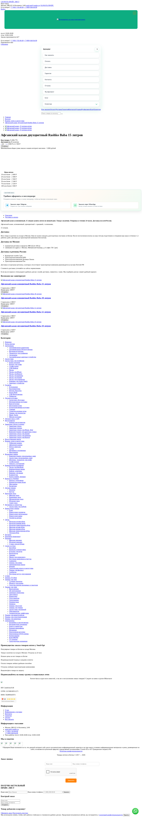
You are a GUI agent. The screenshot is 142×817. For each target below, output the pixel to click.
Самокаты (12, 561)
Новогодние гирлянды (17, 512)
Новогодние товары (12, 508)
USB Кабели (13, 368)
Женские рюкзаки (15, 540)
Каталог (47, 49)
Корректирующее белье (17, 482)
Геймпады (12, 396)
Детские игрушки (11, 398)
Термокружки (14, 602)
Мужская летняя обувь (17, 521)
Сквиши (12, 409)
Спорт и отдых (10, 546)
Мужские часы (14, 501)
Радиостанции (14, 636)
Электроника (9, 621)
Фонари (12, 566)
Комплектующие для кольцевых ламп (22, 456)
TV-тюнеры (13, 639)
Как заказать (49, 55)
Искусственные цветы (13, 439)
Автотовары (9, 346)
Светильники (14, 600)
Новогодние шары (15, 516)
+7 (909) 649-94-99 (30, 7)
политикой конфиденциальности (111, 815)
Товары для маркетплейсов (14, 615)
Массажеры (13, 484)
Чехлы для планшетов (17, 379)
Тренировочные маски (17, 564)
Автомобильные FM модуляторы (21, 349)
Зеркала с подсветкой (16, 463)
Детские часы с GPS (12, 419)
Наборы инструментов (17, 422)
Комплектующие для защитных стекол (22, 432)
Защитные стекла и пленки (14, 424)
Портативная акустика (17, 632)
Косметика (13, 486)
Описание (8, 215)
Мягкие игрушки (15, 417)
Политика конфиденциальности (71, 751)
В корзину (5, 146)
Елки (11, 510)
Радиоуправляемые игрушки (19, 407)
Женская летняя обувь (17, 527)
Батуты (11, 492)
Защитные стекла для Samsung (20, 435)
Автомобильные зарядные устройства (22, 357)
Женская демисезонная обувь (19, 531)
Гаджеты (8, 385)
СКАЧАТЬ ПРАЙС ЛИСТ (10, 2)
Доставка (48, 67)
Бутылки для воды (15, 551)
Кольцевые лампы (11, 454)
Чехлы (11, 370)
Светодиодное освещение (18, 641)
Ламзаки (12, 555)
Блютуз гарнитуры (15, 626)
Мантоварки (13, 452)
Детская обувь (14, 533)
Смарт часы (13, 503)
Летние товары (10, 488)
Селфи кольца (14, 462)
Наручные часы (10, 493)
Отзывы (48, 86)
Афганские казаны (15, 445)
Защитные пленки (15, 428)
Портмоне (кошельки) (12, 536)
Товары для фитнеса (16, 570)
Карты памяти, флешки (17, 477)
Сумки (7, 576)
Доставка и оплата (11, 217)
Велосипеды (13, 553)
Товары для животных (13, 619)
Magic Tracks (13, 415)
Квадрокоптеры (14, 389)
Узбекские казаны (15, 443)
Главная (8, 117)
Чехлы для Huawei (15, 374)
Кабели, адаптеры (15, 471)
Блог (46, 98)
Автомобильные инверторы (19, 347)
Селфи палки (14, 366)
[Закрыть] (134, 13)
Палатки (12, 490)
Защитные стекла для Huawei (19, 437)
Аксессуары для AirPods (17, 506)
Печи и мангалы (15, 447)
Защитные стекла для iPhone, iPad (21, 430)
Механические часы (16, 499)
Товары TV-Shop (11, 578)
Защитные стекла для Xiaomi (19, 434)
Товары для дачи (11, 579)
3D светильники (15, 591)
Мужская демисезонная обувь (19, 525)
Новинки (8, 342)
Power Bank (13, 392)
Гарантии (8, 716)
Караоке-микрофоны (16, 628)
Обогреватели (14, 611)
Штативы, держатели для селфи (20, 460)
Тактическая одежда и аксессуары (21, 568)
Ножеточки (13, 596)
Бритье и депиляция (16, 480)
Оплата (47, 61)
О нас (7, 710)
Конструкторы (14, 404)
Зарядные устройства (16, 383)
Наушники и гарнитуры (13, 505)
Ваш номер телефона (35, 792)
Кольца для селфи (15, 364)
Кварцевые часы (15, 497)
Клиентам (48, 104)
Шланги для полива (16, 583)
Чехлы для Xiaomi (15, 377)
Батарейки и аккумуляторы (18, 622)
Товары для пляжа (15, 563)
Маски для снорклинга (17, 557)
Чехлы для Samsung (16, 376)
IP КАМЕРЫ (13, 637)
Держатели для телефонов (18, 353)
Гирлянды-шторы (15, 518)
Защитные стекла (15, 426)
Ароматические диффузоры (19, 613)
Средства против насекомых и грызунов (23, 585)
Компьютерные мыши (17, 469)
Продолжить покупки (20, 813)
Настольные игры (15, 405)
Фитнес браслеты (15, 391)
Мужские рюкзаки (15, 542)
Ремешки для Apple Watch (18, 381)
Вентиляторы (14, 589)
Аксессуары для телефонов (14, 361)
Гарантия (48, 73)
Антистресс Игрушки (17, 400)
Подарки (8, 535)
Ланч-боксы (13, 594)
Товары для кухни (15, 606)
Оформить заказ (6, 813)
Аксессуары (9, 359)
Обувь (7, 520)
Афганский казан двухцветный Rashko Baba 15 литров (24, 123)
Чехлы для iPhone (15, 372)
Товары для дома (11, 587)
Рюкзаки (8, 538)
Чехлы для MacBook (16, 467)
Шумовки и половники (17, 450)
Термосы (12, 604)
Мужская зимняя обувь (17, 523)
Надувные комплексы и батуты (20, 559)
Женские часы (14, 495)
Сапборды (12, 572)
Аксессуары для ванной (17, 609)
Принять (126, 815)
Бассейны (12, 548)
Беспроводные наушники (18, 624)
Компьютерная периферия (14, 465)
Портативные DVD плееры (19, 634)
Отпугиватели (14, 598)
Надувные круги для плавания (20, 574)
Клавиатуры (13, 475)
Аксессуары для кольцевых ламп (20, 458)
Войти (3, 9)
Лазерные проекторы (16, 593)
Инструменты (10, 420)
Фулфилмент (49, 92)
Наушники (13, 630)
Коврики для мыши (16, 473)
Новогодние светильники (18, 514)
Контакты (48, 79)
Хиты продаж (10, 344)
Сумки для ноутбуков (16, 544)
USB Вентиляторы (15, 394)
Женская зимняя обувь (17, 529)
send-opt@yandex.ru (33, 5)
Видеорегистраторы (16, 351)
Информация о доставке (13, 712)
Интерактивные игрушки (18, 402)
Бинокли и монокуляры (17, 549)
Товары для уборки (16, 607)
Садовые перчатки (15, 581)
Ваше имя (4, 792)
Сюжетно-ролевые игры (17, 411)
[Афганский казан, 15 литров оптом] (18, 126)
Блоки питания (14, 362)
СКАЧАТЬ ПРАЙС (47, 5)
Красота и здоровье (12, 478)
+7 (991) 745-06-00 (17, 7)
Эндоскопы (13, 355)
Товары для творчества (17, 413)
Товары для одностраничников (16, 617)
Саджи (11, 448)
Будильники (13, 387)
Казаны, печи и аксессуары (14, 121)
